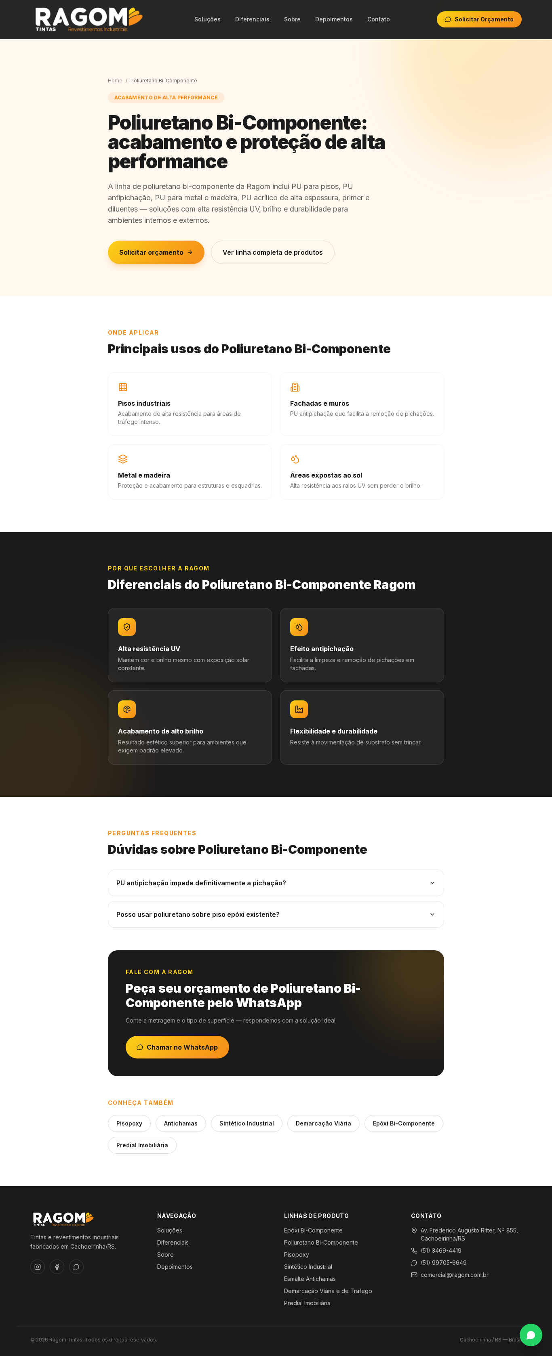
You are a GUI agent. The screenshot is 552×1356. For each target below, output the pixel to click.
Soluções (207, 19)
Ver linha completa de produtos (273, 252)
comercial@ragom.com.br (455, 1274)
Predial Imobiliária (142, 1145)
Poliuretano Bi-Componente (321, 1242)
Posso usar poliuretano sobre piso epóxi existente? (198, 914)
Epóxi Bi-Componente (404, 1123)
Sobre (292, 19)
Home (115, 81)
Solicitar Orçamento (484, 19)
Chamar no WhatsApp (182, 1047)
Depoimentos (334, 19)
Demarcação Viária (323, 1123)
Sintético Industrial (246, 1123)
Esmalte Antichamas (310, 1278)
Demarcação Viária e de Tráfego (328, 1290)
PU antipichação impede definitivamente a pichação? (201, 883)
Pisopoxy (129, 1123)
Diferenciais (252, 19)
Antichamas (181, 1123)
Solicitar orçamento (151, 252)
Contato (378, 19)
